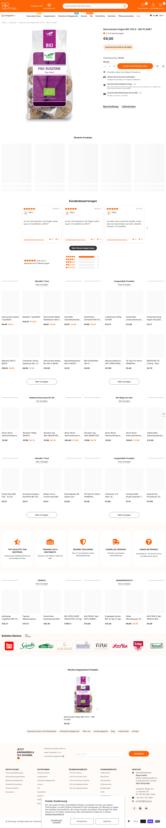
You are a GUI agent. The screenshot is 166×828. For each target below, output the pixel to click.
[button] (104, 33)
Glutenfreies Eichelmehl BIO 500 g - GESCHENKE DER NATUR (92, 318)
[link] (157, 66)
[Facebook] (134, 808)
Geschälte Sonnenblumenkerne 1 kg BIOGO (73, 318)
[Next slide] (147, 227)
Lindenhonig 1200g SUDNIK (113, 318)
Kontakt (135, 731)
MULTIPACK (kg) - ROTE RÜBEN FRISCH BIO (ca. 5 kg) (92, 617)
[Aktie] (162, 66)
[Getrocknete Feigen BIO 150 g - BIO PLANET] (83, 695)
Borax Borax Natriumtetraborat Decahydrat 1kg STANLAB (10, 434)
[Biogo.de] (9, 646)
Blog (113, 731)
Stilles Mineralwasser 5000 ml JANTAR (134, 617)
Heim (4, 22)
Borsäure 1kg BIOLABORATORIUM (52, 434)
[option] (49, 75)
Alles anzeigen (28, 635)
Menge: (106, 61)
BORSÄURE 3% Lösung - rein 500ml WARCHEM (154, 362)
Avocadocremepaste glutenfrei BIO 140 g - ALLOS (31, 495)
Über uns (86, 731)
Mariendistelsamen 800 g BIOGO (72, 362)
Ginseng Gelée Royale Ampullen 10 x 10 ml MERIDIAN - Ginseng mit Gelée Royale (134, 495)
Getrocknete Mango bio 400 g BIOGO (52, 362)
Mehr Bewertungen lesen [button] (83, 248)
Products (12, 22)
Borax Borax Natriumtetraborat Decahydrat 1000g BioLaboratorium (113, 434)
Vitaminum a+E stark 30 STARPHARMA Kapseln (111, 495)
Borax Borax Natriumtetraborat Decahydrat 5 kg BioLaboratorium (134, 434)
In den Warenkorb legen (135, 66)
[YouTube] (146, 808)
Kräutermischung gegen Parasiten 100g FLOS (154, 318)
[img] (29, 209)
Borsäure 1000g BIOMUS (29, 434)
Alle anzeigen (42, 401)
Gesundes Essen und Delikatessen (41, 731)
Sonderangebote (101, 731)
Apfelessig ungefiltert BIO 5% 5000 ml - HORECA (10, 617)
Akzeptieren (82, 821)
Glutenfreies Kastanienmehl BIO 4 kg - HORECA (52, 617)
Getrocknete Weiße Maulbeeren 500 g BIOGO (51, 318)
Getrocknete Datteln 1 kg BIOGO (10, 318)
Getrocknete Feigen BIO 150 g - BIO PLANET (79, 718)
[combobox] (92, 6)
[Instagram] (140, 808)
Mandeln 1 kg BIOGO (31, 317)
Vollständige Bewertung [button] (34, 239)
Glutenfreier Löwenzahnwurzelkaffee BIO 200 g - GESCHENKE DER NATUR (134, 318)
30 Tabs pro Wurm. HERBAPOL (134, 362)
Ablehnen (107, 821)
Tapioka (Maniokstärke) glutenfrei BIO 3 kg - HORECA (31, 617)
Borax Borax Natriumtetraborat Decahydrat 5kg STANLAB (72, 434)
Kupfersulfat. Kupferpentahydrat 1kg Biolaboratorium (155, 434)
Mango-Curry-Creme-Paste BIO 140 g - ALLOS (50, 495)
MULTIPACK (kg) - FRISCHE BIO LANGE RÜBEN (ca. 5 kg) (155, 617)
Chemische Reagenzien (69, 731)
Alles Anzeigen (42, 284)
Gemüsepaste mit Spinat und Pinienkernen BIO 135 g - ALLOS (71, 495)
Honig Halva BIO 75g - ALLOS (9, 495)
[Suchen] (95, 6)
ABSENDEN (139, 754)
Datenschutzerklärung (54, 814)
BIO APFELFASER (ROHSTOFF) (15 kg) (73, 617)
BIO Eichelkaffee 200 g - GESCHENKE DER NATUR (91, 362)
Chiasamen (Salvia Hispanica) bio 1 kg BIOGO (31, 362)
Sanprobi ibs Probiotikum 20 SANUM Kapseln (154, 495)
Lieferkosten (129, 106)
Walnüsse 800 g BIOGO (8, 362)
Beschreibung (110, 106)
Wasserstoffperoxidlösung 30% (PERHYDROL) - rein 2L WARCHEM (114, 362)
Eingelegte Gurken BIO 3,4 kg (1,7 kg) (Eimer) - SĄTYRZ (113, 617)
